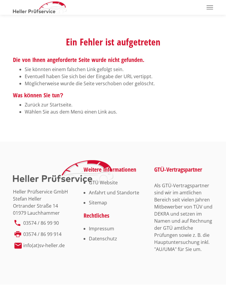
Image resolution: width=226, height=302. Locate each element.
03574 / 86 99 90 (41, 223)
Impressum (101, 228)
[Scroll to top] (213, 289)
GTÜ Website (103, 182)
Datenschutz (103, 238)
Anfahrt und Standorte (114, 192)
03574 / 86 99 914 (42, 234)
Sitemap (98, 202)
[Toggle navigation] (210, 7)
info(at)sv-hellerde (44, 245)
